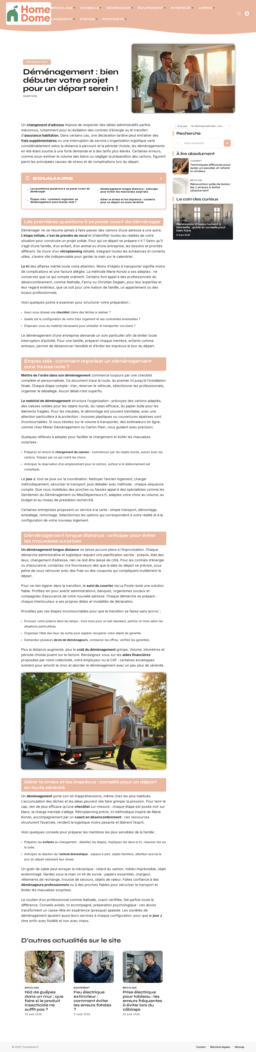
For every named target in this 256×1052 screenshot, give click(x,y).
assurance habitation (41, 135)
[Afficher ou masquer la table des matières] (117, 178)
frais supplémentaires (39, 141)
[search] (239, 13)
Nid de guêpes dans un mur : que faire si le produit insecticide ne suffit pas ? (44, 1001)
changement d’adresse (45, 125)
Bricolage (32, 987)
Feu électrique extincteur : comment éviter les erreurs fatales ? (92, 1001)
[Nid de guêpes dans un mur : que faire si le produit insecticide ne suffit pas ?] (45, 967)
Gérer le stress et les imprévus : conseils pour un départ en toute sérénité (127, 201)
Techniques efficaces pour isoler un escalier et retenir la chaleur (210, 168)
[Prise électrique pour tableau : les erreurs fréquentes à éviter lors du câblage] (143, 967)
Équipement (82, 987)
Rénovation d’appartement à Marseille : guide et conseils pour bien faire (200, 227)
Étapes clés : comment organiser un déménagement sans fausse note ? (54, 200)
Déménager (37, 61)
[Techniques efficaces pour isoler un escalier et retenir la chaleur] (181, 166)
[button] (229, 126)
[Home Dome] (28, 13)
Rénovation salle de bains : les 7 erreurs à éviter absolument (210, 187)
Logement (196, 161)
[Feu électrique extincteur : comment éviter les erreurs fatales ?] (94, 967)
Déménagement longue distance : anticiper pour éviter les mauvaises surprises (129, 190)
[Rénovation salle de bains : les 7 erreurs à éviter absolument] (181, 186)
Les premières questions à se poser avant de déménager (60, 190)
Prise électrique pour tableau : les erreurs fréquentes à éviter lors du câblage (142, 1001)
